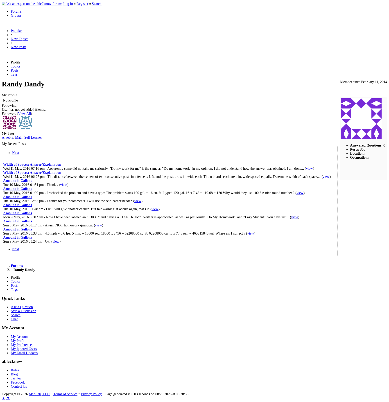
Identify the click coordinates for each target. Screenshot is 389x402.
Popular (16, 31)
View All (24, 113)
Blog (14, 374)
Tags (14, 74)
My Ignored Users (24, 349)
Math (19, 137)
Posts (14, 70)
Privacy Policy (91, 394)
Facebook (18, 382)
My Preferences (22, 345)
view (309, 168)
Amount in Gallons (17, 181)
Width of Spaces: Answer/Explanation (32, 164)
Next (15, 153)
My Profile (18, 341)
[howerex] (9, 128)
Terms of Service (65, 394)
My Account (20, 337)
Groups (16, 15)
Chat (14, 319)
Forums (16, 11)
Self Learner (33, 137)
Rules (15, 370)
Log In (68, 4)
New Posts (18, 47)
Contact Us (19, 386)
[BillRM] (25, 128)
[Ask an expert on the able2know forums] (32, 4)
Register (82, 4)
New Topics (19, 39)
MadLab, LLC (39, 394)
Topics (15, 66)
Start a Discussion (23, 311)
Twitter (16, 378)
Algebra (7, 137)
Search (97, 4)
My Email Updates (24, 353)
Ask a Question (22, 307)
